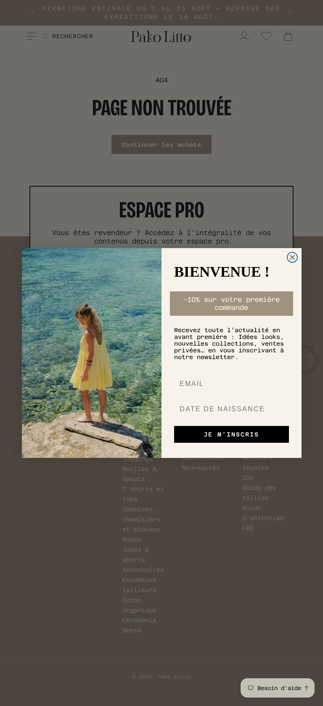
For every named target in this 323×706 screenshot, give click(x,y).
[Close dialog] (292, 257)
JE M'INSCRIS (231, 434)
